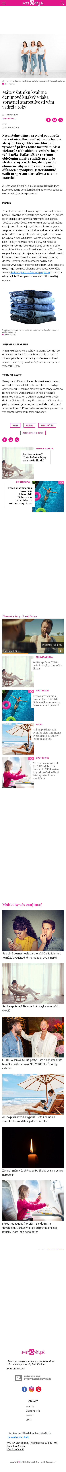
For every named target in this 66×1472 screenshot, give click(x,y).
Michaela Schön (12, 128)
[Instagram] (31, 1389)
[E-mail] (54, 120)
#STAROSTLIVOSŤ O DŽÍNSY (33, 433)
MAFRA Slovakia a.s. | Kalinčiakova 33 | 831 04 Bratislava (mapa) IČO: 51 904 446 (32, 1446)
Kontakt (29, 1415)
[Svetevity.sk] (33, 3)
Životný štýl (9, 119)
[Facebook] (48, 120)
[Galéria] (33, 56)
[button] (62, 3)
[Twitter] (60, 120)
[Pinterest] (38, 1389)
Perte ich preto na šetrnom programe (30, 272)
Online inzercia (33, 1411)
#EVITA (15, 425)
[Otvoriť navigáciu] (4, 3)
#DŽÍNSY (29, 425)
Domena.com (51, 1462)
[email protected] (18, 1437)
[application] (33, 636)
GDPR (28, 1420)
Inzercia (30, 1406)
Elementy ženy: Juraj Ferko (19, 616)
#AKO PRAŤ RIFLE (47, 425)
